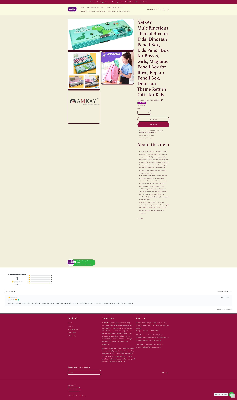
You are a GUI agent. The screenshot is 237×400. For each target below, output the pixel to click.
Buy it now (153, 124)
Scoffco (74, 395)
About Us (70, 326)
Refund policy (72, 336)
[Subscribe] (99, 372)
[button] (110, 7)
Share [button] (141, 218)
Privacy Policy (72, 332)
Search (70, 323)
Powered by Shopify (81, 395)
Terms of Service (73, 329)
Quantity (139, 108)
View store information (146, 138)
